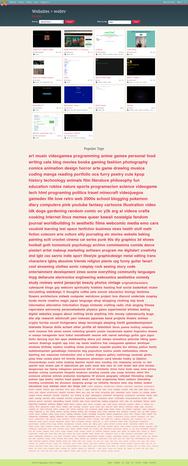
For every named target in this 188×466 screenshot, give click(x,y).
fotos (79, 441)
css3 (64, 446)
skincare (51, 404)
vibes (122, 433)
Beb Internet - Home (71, 105)
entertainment (40, 271)
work (32, 331)
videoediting (58, 401)
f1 (83, 389)
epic (104, 404)
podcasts (80, 409)
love (59, 198)
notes (122, 426)
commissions (118, 244)
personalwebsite (73, 309)
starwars (71, 392)
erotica (62, 426)
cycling (105, 424)
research (47, 318)
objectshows (71, 365)
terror (131, 414)
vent (83, 386)
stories (117, 234)
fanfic (32, 339)
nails (47, 419)
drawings (45, 343)
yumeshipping (117, 436)
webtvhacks (100, 108)
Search (21, 2)
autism (67, 327)
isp (72, 110)
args (87, 389)
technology (54, 180)
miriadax (142, 443)
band (108, 318)
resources (53, 354)
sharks (31, 389)
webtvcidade (38, 108)
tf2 (93, 375)
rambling (79, 443)
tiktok (37, 406)
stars (109, 365)
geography (112, 375)
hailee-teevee (132, 52)
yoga (87, 395)
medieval (44, 414)
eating (51, 414)
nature (69, 186)
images (32, 395)
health (128, 228)
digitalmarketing (89, 416)
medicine (96, 343)
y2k (107, 211)
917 (91, 108)
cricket (31, 414)
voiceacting (153, 110)
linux (66, 217)
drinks (60, 451)
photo (58, 331)
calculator (154, 436)
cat (82, 239)
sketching (129, 406)
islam (60, 443)
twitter (147, 441)
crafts (144, 211)
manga (50, 174)
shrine (113, 369)
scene (92, 271)
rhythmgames (82, 436)
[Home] (78, 66)
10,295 (59, 52)
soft (99, 426)
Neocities (35, 463)
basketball (140, 287)
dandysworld (144, 429)
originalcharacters (135, 283)
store (152, 389)
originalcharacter (92, 436)
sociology (77, 406)
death (85, 379)
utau (113, 372)
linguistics (140, 331)
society (36, 426)
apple (146, 433)
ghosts (126, 424)
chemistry (59, 389)
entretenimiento (102, 446)
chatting (31, 406)
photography (135, 162)
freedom (129, 409)
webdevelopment (39, 351)
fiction (34, 234)
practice (88, 431)
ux (130, 429)
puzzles (116, 347)
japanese (97, 318)
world (42, 409)
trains (128, 392)
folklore (116, 426)
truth (49, 429)
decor (138, 431)
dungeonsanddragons (72, 446)
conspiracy (101, 414)
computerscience (132, 398)
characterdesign (38, 362)
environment (52, 392)
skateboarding (77, 339)
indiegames (65, 369)
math (147, 228)
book (140, 300)
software (93, 250)
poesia (40, 421)
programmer (79, 398)
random (75, 211)
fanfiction (86, 228)
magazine (117, 419)
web (79, 198)
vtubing (74, 441)
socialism (130, 404)
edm (67, 409)
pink (66, 204)
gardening (57, 211)
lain (57, 339)
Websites (12, 2)
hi (141, 404)
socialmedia (47, 382)
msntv (109, 82)
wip (37, 318)
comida (136, 244)
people (52, 406)
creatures (123, 443)
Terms (145, 463)
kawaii (107, 217)
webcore (67, 287)
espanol (74, 443)
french (67, 429)
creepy (149, 395)
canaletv (120, 54)
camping (144, 431)
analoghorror (144, 421)
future (152, 438)
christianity (102, 369)
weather (79, 404)
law (46, 369)
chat (128, 305)
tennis (104, 416)
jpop (73, 389)
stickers (119, 386)
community (127, 271)
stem (69, 441)
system (128, 331)
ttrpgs (84, 305)
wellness (53, 419)
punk (102, 239)
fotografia (69, 372)
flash (150, 398)
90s (103, 110)
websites (45, 314)
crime (119, 438)
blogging (119, 198)
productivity (51, 448)
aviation (89, 419)
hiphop (53, 369)
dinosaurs (65, 382)
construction (130, 395)
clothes (62, 266)
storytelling (37, 292)
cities (38, 451)
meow (96, 365)
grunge (88, 382)
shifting (143, 446)
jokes (51, 451)
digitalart (131, 250)
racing (56, 414)
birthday (46, 347)
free (105, 343)
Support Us (45, 2)
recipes (49, 365)
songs (120, 372)
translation (102, 398)
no (144, 362)
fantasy (96, 204)
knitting (135, 327)
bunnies (149, 365)
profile (86, 327)
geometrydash (39, 446)
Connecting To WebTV (72, 133)
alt (114, 365)
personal (136, 156)
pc (141, 392)
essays (36, 335)
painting (36, 239)
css (47, 255)
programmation (33, 433)
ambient (109, 416)
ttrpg (33, 277)
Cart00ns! (99, 49)
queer (93, 217)
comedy (142, 277)
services (69, 398)
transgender (49, 335)
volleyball (124, 375)
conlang (95, 429)
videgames (81, 448)
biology (130, 292)
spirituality (82, 287)
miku (127, 401)
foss (146, 424)
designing (77, 382)
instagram (109, 436)
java (102, 406)
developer (143, 343)
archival (43, 451)
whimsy (133, 347)
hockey (118, 409)
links (39, 358)
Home (66, 77)
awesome (98, 386)
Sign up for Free (169, 2)
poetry (117, 174)
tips (69, 448)
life (50, 198)
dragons (101, 354)
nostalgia (82, 138)
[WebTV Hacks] (110, 94)
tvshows (84, 318)
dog (84, 351)
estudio (85, 429)
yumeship (141, 395)
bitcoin (90, 404)
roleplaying (125, 362)
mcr (72, 395)
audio (88, 365)
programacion (104, 186)
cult (117, 446)
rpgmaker (149, 426)
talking (95, 424)
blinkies (133, 309)
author (55, 409)
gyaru (152, 339)
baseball (60, 398)
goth (47, 244)
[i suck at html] (141, 38)
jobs (115, 448)
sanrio (57, 255)
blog (57, 162)
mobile (31, 426)
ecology (38, 398)
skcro (98, 80)
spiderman (153, 429)
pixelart (35, 250)
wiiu (51, 82)
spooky (108, 443)
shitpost (153, 431)
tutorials (110, 426)
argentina (129, 448)
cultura (97, 406)
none (92, 379)
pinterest (46, 375)
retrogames (141, 416)
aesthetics (126, 277)
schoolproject (133, 421)
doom (110, 398)
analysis (153, 411)
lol (93, 369)
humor (90, 354)
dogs (41, 211)
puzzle (101, 331)
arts (60, 234)
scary (126, 414)
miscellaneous (91, 448)
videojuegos (131, 192)
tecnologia (94, 322)
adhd (34, 438)
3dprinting (33, 404)
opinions (138, 448)
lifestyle (90, 255)
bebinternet (69, 108)
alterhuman (96, 421)
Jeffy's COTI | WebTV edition (43, 49)
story (121, 266)
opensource (45, 406)
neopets (84, 446)
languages (146, 271)
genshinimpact (34, 424)
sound (92, 406)
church (139, 436)
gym (143, 335)
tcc (37, 409)
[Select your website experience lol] (47, 66)
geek (46, 433)
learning (51, 228)
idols (132, 438)
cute (129, 174)
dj (83, 395)
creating (42, 424)
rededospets (69, 52)
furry (105, 174)
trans (151, 255)
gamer (40, 401)
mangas (62, 409)
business (103, 228)
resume (96, 335)
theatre (131, 318)
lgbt (40, 255)
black (111, 441)
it (64, 292)
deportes (80, 362)
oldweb (64, 296)
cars (154, 223)
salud (109, 404)
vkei (149, 362)
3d (139, 239)
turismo (126, 416)
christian (137, 414)
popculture (95, 351)
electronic (138, 386)
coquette (105, 347)
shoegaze (70, 431)
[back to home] (4, 3)
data (102, 365)
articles (76, 431)
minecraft (109, 192)
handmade (99, 431)
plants (106, 260)
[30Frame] (141, 94)
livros (67, 389)
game (107, 168)
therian (146, 401)
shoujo (91, 433)
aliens (91, 339)
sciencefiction (39, 419)
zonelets (105, 372)
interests (35, 327)
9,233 (122, 52)
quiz (74, 433)
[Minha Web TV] (47, 94)
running (43, 372)
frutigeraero (68, 322)
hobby (127, 358)
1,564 (122, 80)
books (84, 162)
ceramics (52, 421)
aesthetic (85, 223)
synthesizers (93, 438)
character (60, 429)
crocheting (113, 421)
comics (36, 168)
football (35, 244)
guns (30, 431)
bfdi (89, 369)
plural (99, 411)
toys (51, 339)
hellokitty (103, 382)
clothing (123, 300)
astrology (124, 335)
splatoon (130, 343)
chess (80, 347)
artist (47, 250)
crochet (58, 239)
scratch (145, 82)
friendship (77, 414)
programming (86, 156)
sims (149, 436)
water (73, 421)
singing (138, 305)
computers (50, 204)
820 (123, 108)
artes (53, 398)
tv (73, 223)
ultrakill (41, 433)
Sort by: (35, 21)
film (86, 180)
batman (125, 429)
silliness (113, 446)
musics (151, 433)
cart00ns (110, 54)
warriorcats (96, 401)
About (110, 463)
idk (32, 211)
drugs (54, 424)
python (143, 347)
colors (144, 409)
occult (54, 322)
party (148, 438)
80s (136, 389)
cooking (36, 217)
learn (139, 411)
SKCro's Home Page (103, 77)
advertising (42, 443)
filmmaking (137, 375)
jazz (83, 392)
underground (109, 433)
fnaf (119, 287)
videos (130, 211)
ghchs (148, 354)
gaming (98, 162)
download (110, 451)
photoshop (104, 451)
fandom (140, 217)
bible (147, 411)
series (91, 239)
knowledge (92, 414)
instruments (49, 443)
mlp (133, 300)
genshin (91, 331)
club (125, 448)
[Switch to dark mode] (185, 2)
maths (90, 386)
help (155, 395)
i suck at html (131, 49)
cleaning (66, 411)
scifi (47, 239)
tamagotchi (129, 443)
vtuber (153, 287)
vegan (143, 441)
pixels (117, 351)
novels (48, 358)
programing (59, 192)
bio (125, 347)
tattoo (126, 421)
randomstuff (37, 441)
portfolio (82, 174)
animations (119, 339)
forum (72, 404)
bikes (55, 433)
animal (79, 433)
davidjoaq (37, 80)
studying (69, 362)
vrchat (30, 441)
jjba (90, 424)
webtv (37, 54)
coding (35, 174)
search (37, 414)
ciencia (95, 446)
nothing (78, 314)
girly (113, 392)
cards (82, 426)
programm (136, 443)
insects (68, 401)
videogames (45, 82)
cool (32, 266)
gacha (45, 421)
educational (35, 386)
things (76, 386)
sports (83, 186)
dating (95, 443)
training (144, 436)
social (127, 287)
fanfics (104, 426)
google (65, 441)
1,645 (91, 80)
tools (124, 382)
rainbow (51, 446)
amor (98, 362)
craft (119, 365)
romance (41, 331)
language (85, 300)
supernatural (91, 398)
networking (32, 421)
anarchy (128, 426)
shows (148, 239)
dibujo (51, 433)
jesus (146, 389)
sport (77, 255)
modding (69, 347)
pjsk (57, 365)
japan (74, 300)
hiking (144, 339)
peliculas (133, 339)
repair (147, 443)
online (59, 362)
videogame (146, 186)
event (87, 401)
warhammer (123, 446)
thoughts (72, 292)
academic (48, 426)
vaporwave (36, 309)
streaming (45, 266)
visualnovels (114, 331)
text (155, 414)
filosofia (71, 438)
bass (37, 443)
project (106, 296)
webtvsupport (132, 80)
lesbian (138, 382)
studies (40, 448)
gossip (91, 443)
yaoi (74, 318)
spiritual (90, 446)
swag (136, 369)
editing (140, 255)
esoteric (142, 426)
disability (58, 441)
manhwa (54, 386)
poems (125, 327)
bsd (86, 409)
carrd (108, 358)
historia (46, 389)
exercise (153, 441)
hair (66, 416)
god (52, 389)
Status (138, 463)
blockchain (106, 431)
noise (144, 369)
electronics (64, 277)
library (98, 416)
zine (79, 354)
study (33, 282)
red (139, 446)
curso (150, 419)
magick (56, 446)
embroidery (133, 441)
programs (46, 431)
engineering (86, 277)
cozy (45, 386)
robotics (59, 379)
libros (116, 327)
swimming (122, 404)
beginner (57, 448)
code (131, 266)
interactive (74, 351)
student (148, 382)
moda (33, 300)
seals (54, 429)
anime (107, 156)
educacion (116, 292)
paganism (45, 441)
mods (106, 421)
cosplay (151, 296)
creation (149, 414)
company (82, 431)
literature (100, 180)
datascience (66, 451)
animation (146, 110)
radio (120, 305)
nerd (121, 401)
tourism (62, 414)
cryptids (141, 424)
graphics (128, 239)
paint (98, 451)
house (120, 441)
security (137, 362)
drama (58, 406)
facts (102, 441)
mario (31, 392)
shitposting (125, 419)
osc (43, 354)
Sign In (179, 2)
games (120, 156)
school (103, 198)
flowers (34, 296)
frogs (59, 419)
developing (64, 448)
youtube (80, 204)
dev (70, 386)
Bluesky (59, 463)
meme (85, 343)
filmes (121, 379)
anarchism (128, 386)
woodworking (32, 451)
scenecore (34, 375)
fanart (147, 260)
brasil (68, 379)
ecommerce (149, 386)
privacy (152, 369)
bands (112, 409)
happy (99, 448)
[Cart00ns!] (110, 38)
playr (136, 110)
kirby (118, 411)
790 (154, 108)
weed (153, 401)
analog (136, 406)
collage (149, 375)
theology (96, 419)
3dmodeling (143, 379)
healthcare (38, 411)
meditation (101, 436)
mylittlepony (33, 429)
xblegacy (68, 80)
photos (101, 282)
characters (38, 260)
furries (44, 322)
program (109, 250)
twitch (140, 372)
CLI (123, 463)
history (35, 180)
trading (105, 401)
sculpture (133, 411)
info (111, 314)
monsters (85, 406)
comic (90, 211)
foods (129, 369)
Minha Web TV (38, 105)
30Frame (130, 105)
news (116, 228)
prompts (56, 451)
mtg (133, 429)
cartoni (100, 54)
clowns (43, 392)
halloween (111, 411)
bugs (150, 314)
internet (79, 110)
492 (91, 136)
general (133, 416)
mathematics (130, 351)
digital (33, 314)
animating (60, 438)
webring (105, 448)
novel (110, 389)
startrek (124, 431)
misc (104, 389)
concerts (119, 424)
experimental (117, 309)
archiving (84, 451)
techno (114, 404)
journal (35, 223)
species (69, 433)
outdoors (131, 379)
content (57, 431)
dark (135, 365)
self (134, 448)
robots (143, 351)
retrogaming (118, 395)
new (123, 438)
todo (30, 438)
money (119, 314)
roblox (55, 186)
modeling (32, 409)
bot (128, 431)
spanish (33, 365)
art (40, 82)
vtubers (135, 392)
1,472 (91, 52)
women (31, 419)
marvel (112, 335)
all (94, 327)
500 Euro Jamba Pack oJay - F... (44, 133)
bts (57, 382)
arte (96, 168)
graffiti (107, 419)
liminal (49, 424)
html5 (121, 322)
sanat (119, 431)
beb (75, 110)
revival (53, 438)
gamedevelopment (139, 322)
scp (88, 438)
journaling (94, 234)
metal (128, 255)
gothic (135, 335)
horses (39, 395)
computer (77, 296)
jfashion (141, 358)
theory (73, 429)
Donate (117, 463)
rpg (116, 260)
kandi (66, 404)
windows (34, 347)
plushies (33, 372)
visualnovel (93, 409)
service (84, 414)
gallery (111, 354)
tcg (85, 448)
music (41, 156)
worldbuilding (57, 223)
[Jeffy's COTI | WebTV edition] (47, 38)
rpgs (41, 379)
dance (149, 244)
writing (35, 162)
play (101, 429)
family (153, 347)
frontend (148, 446)
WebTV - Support (133, 77)
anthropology (43, 416)
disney (60, 436)
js (44, 411)
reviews (45, 282)
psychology (81, 244)
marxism (107, 441)
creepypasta (116, 343)
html (42, 192)
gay (57, 287)
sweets (31, 436)
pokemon (139, 198)
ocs (95, 174)
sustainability (80, 419)
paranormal (79, 369)
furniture (112, 424)
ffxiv (147, 372)
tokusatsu (73, 451)
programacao (118, 414)
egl (143, 411)
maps (142, 406)
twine (78, 392)
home (121, 369)
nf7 (134, 82)
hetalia (120, 421)
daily (59, 433)
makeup (59, 250)
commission (67, 436)
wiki (104, 335)
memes (80, 217)
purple (106, 409)
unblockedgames (140, 438)
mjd (137, 82)
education (38, 186)
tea (99, 389)
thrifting (80, 411)
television (85, 110)
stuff (138, 228)
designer (31, 448)
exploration (31, 443)
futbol (69, 335)
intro (72, 343)
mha (94, 441)
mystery (58, 347)
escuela (46, 398)
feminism (130, 372)
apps (64, 339)
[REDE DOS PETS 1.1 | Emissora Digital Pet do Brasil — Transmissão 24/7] (78, 38)
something (31, 446)
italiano (105, 54)
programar (113, 401)
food (151, 156)
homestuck (61, 244)
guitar (136, 260)
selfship (79, 429)
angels (100, 409)
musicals (137, 354)
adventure (97, 358)
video (150, 204)
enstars (79, 416)
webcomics (106, 277)
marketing (76, 250)
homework (138, 419)
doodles (133, 431)
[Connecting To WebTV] (78, 122)
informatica (37, 305)
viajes (128, 438)
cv (102, 421)
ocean (51, 362)
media (133, 223)
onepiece (75, 426)
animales (48, 401)
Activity (29, 2)
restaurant (151, 409)
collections (85, 443)
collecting (78, 331)
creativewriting (38, 436)
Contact (152, 463)
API (132, 463)
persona (32, 401)
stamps (106, 339)
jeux (155, 443)
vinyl (55, 436)
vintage (114, 282)
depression (60, 421)
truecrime (109, 406)
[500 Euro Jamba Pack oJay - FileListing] (47, 122)
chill (47, 411)
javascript (72, 282)
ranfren (89, 451)
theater (39, 389)
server (137, 429)
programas (137, 409)
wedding (69, 414)
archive (99, 244)
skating (78, 395)
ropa (70, 406)
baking (144, 234)
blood (110, 438)
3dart (42, 426)
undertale (138, 296)
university (78, 424)
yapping (52, 416)
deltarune (46, 277)
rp (134, 358)
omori (63, 386)
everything (107, 271)
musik (108, 446)
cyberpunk (36, 287)
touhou (107, 351)
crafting (109, 305)
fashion (114, 162)
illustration (133, 204)
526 (60, 136)
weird (58, 282)
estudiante (65, 419)
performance (117, 429)
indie (68, 255)
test (62, 228)
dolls (57, 327)
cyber (31, 398)
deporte (62, 392)
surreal (72, 419)
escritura (39, 431)
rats (147, 416)
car (95, 382)
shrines (68, 426)
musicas (56, 426)
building (60, 424)
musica (138, 168)
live (90, 429)
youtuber (132, 436)
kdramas (88, 421)
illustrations (108, 429)
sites (132, 419)
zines (81, 271)
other (77, 327)
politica (79, 451)
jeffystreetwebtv (39, 52)
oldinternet (47, 436)
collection (65, 395)
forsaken (113, 431)
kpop (139, 174)
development (64, 271)
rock (98, 266)
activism (57, 375)
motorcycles (155, 446)
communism (56, 372)
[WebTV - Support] (141, 66)
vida (85, 411)
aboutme (65, 260)
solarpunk (126, 436)
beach (115, 441)
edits (47, 451)
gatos (103, 309)
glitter (64, 433)
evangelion (89, 441)
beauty (88, 282)
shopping (109, 300)
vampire (63, 431)
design (71, 168)
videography (96, 395)
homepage (92, 411)
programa (72, 416)
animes (143, 318)
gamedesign (58, 351)
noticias (74, 436)
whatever (47, 395)
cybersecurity (135, 314)
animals (74, 180)
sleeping (109, 322)
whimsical (52, 441)
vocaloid (36, 228)
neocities (97, 433)
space (72, 228)
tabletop (65, 406)
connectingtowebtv (71, 136)
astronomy (52, 309)
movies (70, 162)
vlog (130, 382)
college (146, 392)
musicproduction (90, 426)
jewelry (49, 379)
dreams (152, 331)
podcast (33, 379)
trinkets (75, 401)
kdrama (121, 406)
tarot (61, 335)
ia (119, 433)
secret (94, 451)
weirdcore (92, 296)
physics (91, 309)
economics (149, 406)
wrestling (94, 372)
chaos (116, 433)
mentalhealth (82, 335)
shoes (105, 411)
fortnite (70, 358)
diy (117, 239)
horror (85, 168)
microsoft (76, 138)
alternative (53, 305)
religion (93, 260)
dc (131, 401)
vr (30, 335)
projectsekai (117, 451)
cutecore (48, 234)
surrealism (98, 404)
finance (47, 327)
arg (115, 211)
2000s (89, 198)
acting (78, 389)
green (85, 404)
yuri (98, 339)
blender (117, 358)
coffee (84, 292)
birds (89, 314)
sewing (110, 266)
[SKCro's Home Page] (110, 66)
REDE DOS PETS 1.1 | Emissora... (77, 49)
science (126, 186)
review (52, 431)
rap (78, 343)
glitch (100, 424)
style (41, 365)
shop (97, 300)
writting (52, 411)
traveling (107, 362)
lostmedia (85, 433)
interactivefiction (115, 443)
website (130, 234)
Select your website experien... (44, 77)
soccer (102, 292)
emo (144, 223)
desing (138, 441)
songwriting (40, 438)
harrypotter (80, 421)
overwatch (125, 441)
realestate (120, 392)
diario (135, 446)
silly (81, 234)
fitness (149, 305)
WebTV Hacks (101, 105)
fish (50, 331)
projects (119, 318)
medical (146, 404)
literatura (115, 382)
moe (102, 433)
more (83, 441)
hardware (43, 404)
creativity (148, 250)
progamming (110, 379)
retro (68, 198)
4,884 (59, 80)
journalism (91, 347)
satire (65, 438)
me (120, 250)
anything (100, 314)
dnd (32, 255)
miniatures (120, 448)
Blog (128, 463)
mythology (123, 354)
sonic (74, 266)
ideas (116, 406)
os (148, 431)
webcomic (116, 223)
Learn (36, 2)
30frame (130, 108)
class (115, 438)
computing (105, 392)
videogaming (33, 416)
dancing (42, 339)
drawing (121, 168)
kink (60, 446)
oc (99, 211)
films (100, 223)
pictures (100, 375)
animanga (48, 409)
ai (121, 211)
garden (67, 421)
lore (115, 296)
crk (93, 431)
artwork (73, 409)
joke (151, 443)
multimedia (119, 398)
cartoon (33, 343)
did (112, 419)
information (70, 305)
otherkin (59, 411)
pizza (32, 358)
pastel (153, 392)
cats (47, 162)
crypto (33, 322)
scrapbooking (118, 416)
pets (72, 54)
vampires (147, 327)
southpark (137, 401)
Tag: (102, 21)
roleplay (86, 266)
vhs (123, 409)
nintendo (96, 305)
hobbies (96, 287)
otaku (152, 416)
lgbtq (52, 260)
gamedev (37, 198)
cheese (46, 446)
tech (33, 192)
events (67, 331)
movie (42, 300)
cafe (131, 389)
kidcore (109, 414)
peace (147, 448)
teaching (34, 354)
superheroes (42, 429)
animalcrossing (67, 443)
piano (56, 358)
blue (99, 379)
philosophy (121, 180)
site (31, 318)
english (57, 343)
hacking (109, 287)
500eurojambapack (40, 136)
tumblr (144, 398)
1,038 (59, 108)
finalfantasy (130, 446)
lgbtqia (59, 404)
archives (135, 426)
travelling (34, 382)
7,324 (153, 52)
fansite (127, 365)
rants (102, 419)
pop (88, 392)
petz (145, 419)
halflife (151, 448)
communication (138, 433)
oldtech (100, 82)
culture (71, 234)
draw (97, 392)
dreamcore (83, 358)
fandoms (143, 292)
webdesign (54, 292)
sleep (82, 322)
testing (145, 309)
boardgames (84, 375)
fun (72, 138)
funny (125, 260)
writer (151, 424)
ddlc (143, 448)
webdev (117, 389)
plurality (56, 395)
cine (115, 362)
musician (110, 448)
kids (34, 431)
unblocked (107, 395)
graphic (76, 379)
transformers (109, 386)
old (92, 392)
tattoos (137, 404)
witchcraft (62, 318)
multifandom (102, 443)
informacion (129, 433)
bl (62, 365)
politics (79, 192)
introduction (68, 354)
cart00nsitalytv (101, 52)
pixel (141, 365)
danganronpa (36, 369)
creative (53, 300)
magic (64, 300)
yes (152, 404)
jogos (150, 335)
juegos (57, 314)
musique (47, 438)
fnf (63, 358)
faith (35, 448)
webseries (60, 416)
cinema (72, 239)
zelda (98, 441)
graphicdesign (110, 255)
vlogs (156, 426)
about (68, 314)
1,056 (153, 80)
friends (80, 260)
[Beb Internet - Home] (78, 94)
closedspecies (69, 424)
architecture (49, 296)
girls (37, 392)
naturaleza (74, 448)
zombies (45, 448)
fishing (31, 411)
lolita (141, 389)
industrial (82, 438)
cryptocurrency (103, 438)
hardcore (73, 411)
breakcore (81, 372)
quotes (85, 424)
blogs (49, 287)
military (76, 438)
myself (90, 362)
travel (93, 192)
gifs (82, 365)
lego (82, 401)
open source (44, 463)
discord (124, 296)
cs (52, 436)
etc (107, 234)
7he (140, 82)
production (69, 375)
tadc (80, 446)
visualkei (56, 443)
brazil (143, 414)
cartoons (113, 204)
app (65, 343)
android (94, 389)
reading (65, 174)
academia (124, 411)
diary (34, 204)
